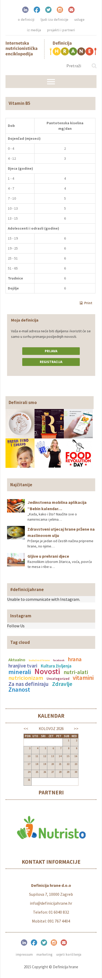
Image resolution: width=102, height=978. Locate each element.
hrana (75, 659)
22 (68, 764)
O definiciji (26, 19)
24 (29, 772)
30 (76, 772)
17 (29, 764)
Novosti (47, 671)
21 (60, 764)
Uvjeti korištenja (68, 954)
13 (52, 756)
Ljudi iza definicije (54, 19)
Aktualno (16, 659)
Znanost (19, 689)
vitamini (83, 677)
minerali (19, 672)
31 (29, 780)
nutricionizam (25, 677)
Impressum (24, 954)
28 (60, 772)
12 (44, 756)
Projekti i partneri (61, 30)
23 (76, 764)
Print (88, 303)
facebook (58, 660)
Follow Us (16, 625)
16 (76, 756)
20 (52, 764)
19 (44, 764)
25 (37, 772)
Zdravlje (62, 683)
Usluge (79, 19)
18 (37, 764)
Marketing (44, 954)
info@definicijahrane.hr (51, 903)
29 (68, 772)
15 (68, 756)
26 (44, 772)
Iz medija (34, 30)
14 (60, 756)
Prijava (51, 351)
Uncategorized (58, 678)
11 (37, 756)
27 (52, 772)
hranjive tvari (22, 666)
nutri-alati (76, 672)
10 (29, 756)
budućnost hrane (39, 660)
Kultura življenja (56, 666)
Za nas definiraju (28, 683)
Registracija (51, 362)
